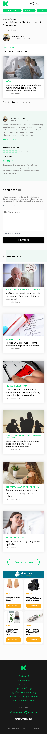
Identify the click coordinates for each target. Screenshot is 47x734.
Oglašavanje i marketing (23, 692)
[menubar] (32, 4)
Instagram (32, 712)
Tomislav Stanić (17, 118)
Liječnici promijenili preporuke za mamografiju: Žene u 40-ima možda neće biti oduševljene (23, 88)
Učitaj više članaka (23, 562)
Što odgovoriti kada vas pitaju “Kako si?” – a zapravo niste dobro (22, 493)
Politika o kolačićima (24, 700)
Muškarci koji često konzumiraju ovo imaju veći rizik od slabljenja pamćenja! (23, 296)
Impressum (23, 680)
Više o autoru (8, 140)
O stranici (23, 676)
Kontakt (23, 684)
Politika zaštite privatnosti (23, 696)
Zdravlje (29, 11)
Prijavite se (23, 240)
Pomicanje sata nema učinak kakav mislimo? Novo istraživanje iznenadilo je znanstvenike (23, 392)
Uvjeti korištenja (23, 688)
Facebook (17, 712)
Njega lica (19, 537)
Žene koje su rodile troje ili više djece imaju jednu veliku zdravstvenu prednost (22, 444)
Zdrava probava (12, 11)
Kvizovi (9, 537)
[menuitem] (32, 4)
